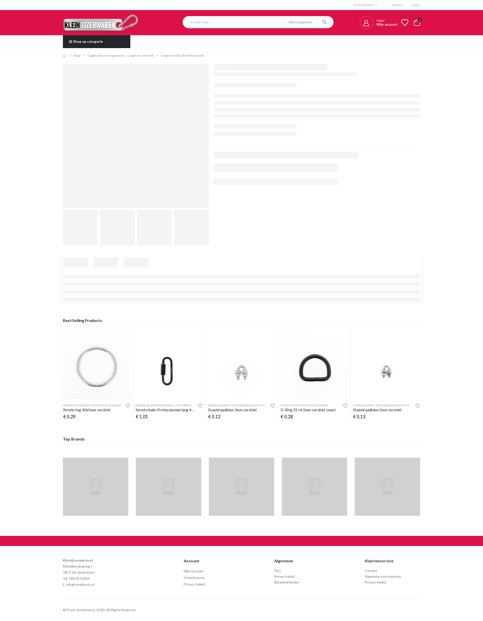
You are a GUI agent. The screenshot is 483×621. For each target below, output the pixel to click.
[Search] (325, 22)
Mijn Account (193, 571)
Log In (416, 5)
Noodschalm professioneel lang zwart (163, 405)
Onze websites (363, 5)
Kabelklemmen (219, 405)
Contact (397, 5)
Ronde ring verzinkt (106, 405)
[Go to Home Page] (64, 55)
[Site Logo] (100, 22)
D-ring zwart (289, 405)
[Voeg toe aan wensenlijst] (127, 405)
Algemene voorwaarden (383, 576)
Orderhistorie (194, 578)
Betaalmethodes (286, 582)
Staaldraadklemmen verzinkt (252, 405)
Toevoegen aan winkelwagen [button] (122, 340)
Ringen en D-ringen (77, 405)
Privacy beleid (194, 584)
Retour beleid (284, 576)
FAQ (277, 571)
